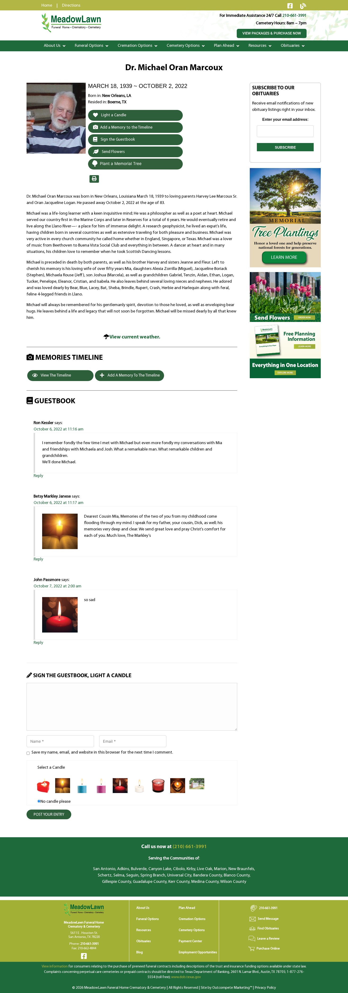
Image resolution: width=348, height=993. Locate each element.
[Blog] (303, 6)
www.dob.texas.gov (186, 977)
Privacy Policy (265, 988)
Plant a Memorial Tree (121, 163)
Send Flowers (113, 152)
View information (55, 966)
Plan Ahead (224, 46)
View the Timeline (55, 375)
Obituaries (290, 46)
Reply (38, 476)
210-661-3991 (294, 16)
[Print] (94, 179)
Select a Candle (51, 768)
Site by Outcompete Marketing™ (226, 988)
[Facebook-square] (290, 5)
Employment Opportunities (198, 952)
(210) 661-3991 (174, 846)
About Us (52, 46)
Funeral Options (89, 46)
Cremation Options (135, 46)
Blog (139, 952)
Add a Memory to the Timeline (126, 128)
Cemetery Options (183, 46)
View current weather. (134, 337)
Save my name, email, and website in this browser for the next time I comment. (102, 752)
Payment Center (190, 941)
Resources (257, 46)
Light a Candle (113, 115)
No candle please (55, 802)
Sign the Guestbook (117, 140)
